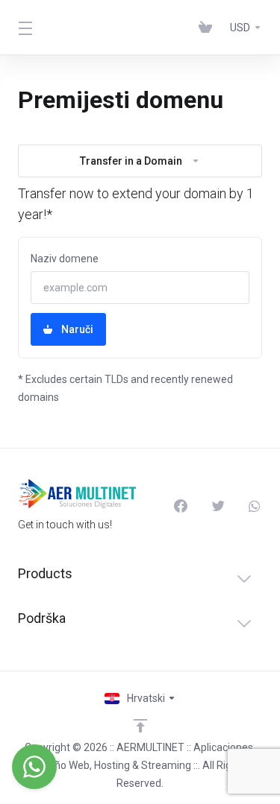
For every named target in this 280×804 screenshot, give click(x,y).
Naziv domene (65, 259)
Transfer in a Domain (131, 161)
